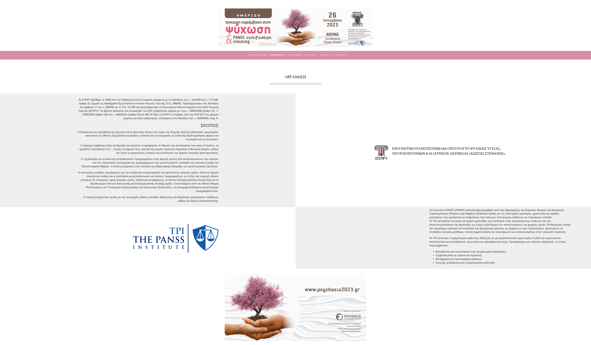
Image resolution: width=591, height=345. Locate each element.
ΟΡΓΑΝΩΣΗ (277, 55)
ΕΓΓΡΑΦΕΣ (311, 55)
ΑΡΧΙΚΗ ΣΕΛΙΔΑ (257, 55)
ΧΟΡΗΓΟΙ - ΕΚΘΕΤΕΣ (333, 55)
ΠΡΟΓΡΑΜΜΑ (294, 55)
